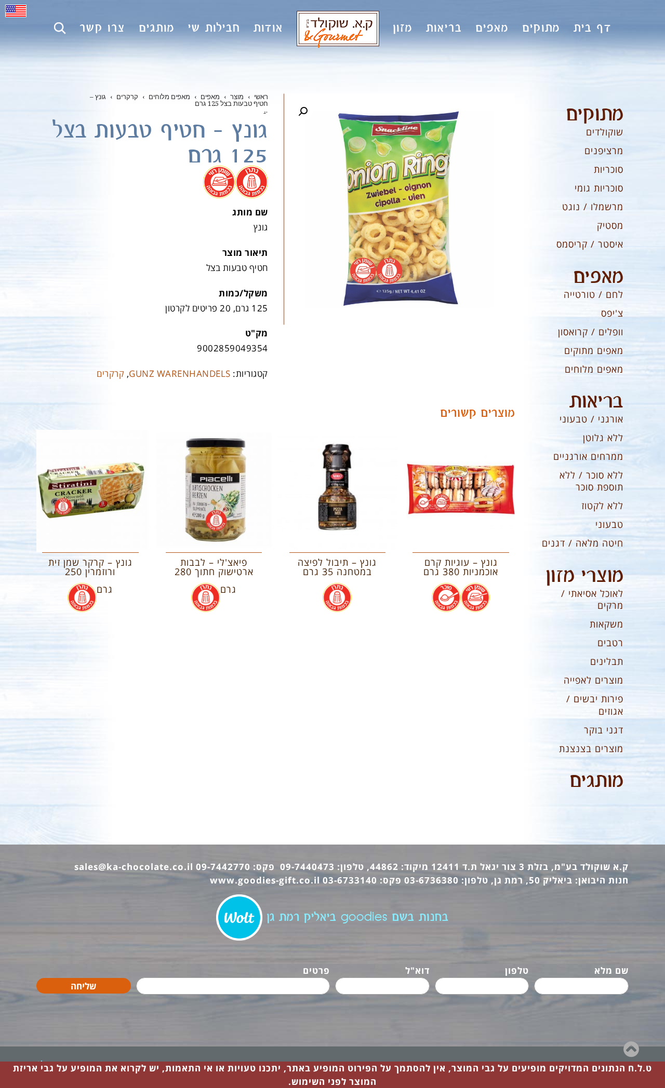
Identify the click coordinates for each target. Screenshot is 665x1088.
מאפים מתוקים (593, 350)
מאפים (598, 277)
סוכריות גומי (599, 188)
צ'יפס (612, 313)
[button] (303, 111)
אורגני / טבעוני (591, 419)
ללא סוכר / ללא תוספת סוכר (591, 481)
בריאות (596, 401)
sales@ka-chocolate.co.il (133, 867)
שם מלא (611, 970)
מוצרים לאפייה (593, 680)
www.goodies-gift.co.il (265, 880)
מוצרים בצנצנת (591, 748)
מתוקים (594, 114)
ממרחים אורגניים (588, 456)
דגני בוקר (603, 730)
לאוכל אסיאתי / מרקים (592, 599)
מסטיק (610, 225)
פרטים (316, 970)
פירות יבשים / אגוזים (594, 704)
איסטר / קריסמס (589, 244)
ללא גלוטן (603, 437)
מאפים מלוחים (594, 369)
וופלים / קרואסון (590, 331)
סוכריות (608, 169)
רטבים (610, 642)
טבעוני (609, 524)
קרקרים (110, 373)
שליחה (83, 986)
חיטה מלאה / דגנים (582, 543)
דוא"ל (417, 970)
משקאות (606, 624)
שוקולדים (604, 132)
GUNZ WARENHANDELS (180, 373)
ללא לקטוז (602, 505)
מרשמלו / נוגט (592, 206)
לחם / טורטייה (593, 294)
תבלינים (606, 661)
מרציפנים (603, 150)
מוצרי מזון (584, 576)
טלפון (517, 970)
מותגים (596, 781)
